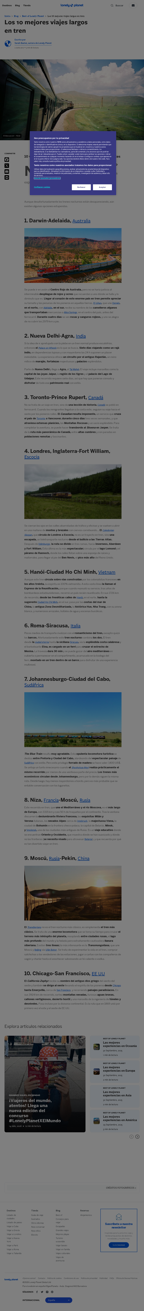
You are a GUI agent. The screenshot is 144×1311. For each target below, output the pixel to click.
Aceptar (102, 187)
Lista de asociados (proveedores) (47, 178)
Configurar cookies (42, 187)
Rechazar (81, 187)
